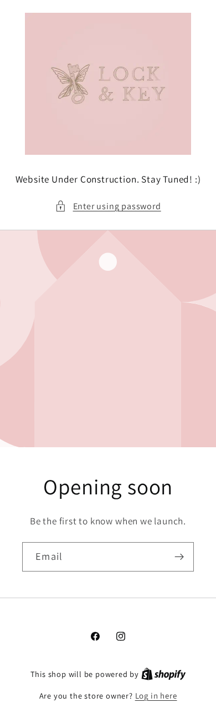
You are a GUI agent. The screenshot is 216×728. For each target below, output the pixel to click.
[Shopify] (163, 674)
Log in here (156, 695)
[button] (108, 206)
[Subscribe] (179, 557)
